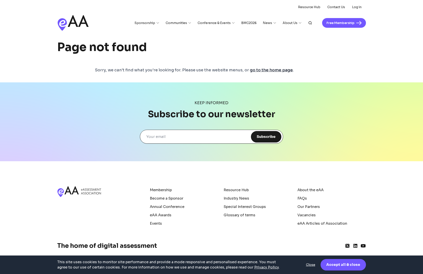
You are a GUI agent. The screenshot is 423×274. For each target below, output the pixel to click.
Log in (357, 7)
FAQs (302, 198)
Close (310, 265)
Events (156, 223)
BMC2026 (249, 23)
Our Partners (308, 206)
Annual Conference (167, 206)
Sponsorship (144, 23)
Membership (161, 190)
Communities (176, 23)
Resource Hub (309, 7)
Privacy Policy (266, 267)
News (267, 23)
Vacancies (306, 215)
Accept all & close (343, 264)
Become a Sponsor (166, 198)
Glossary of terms (239, 215)
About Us (290, 23)
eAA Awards (160, 215)
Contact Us (336, 7)
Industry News (236, 198)
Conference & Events (214, 23)
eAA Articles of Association (322, 223)
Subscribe (266, 136)
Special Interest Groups (245, 206)
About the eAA (310, 190)
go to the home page (271, 70)
